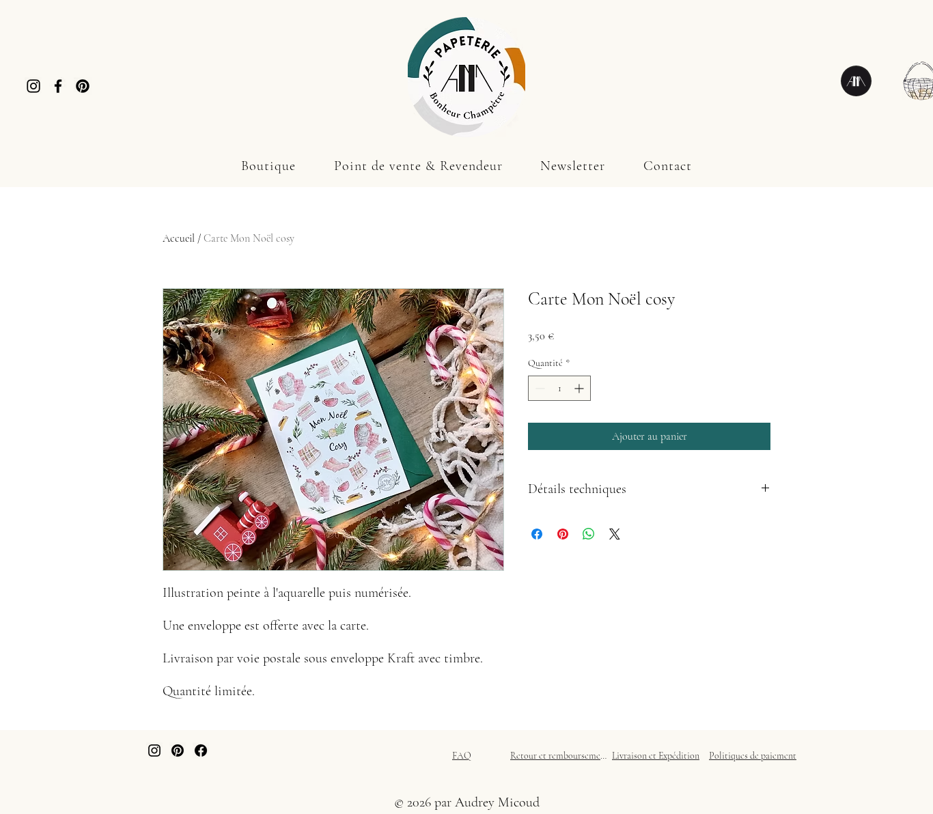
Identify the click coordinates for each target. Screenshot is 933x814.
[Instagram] (33, 86)
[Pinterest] (83, 86)
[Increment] (580, 388)
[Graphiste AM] (856, 81)
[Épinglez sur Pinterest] (563, 534)
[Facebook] (58, 86)
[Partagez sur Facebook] (537, 534)
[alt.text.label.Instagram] (154, 750)
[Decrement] (538, 388)
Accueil (179, 238)
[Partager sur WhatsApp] (589, 534)
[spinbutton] (559, 388)
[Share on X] (615, 534)
